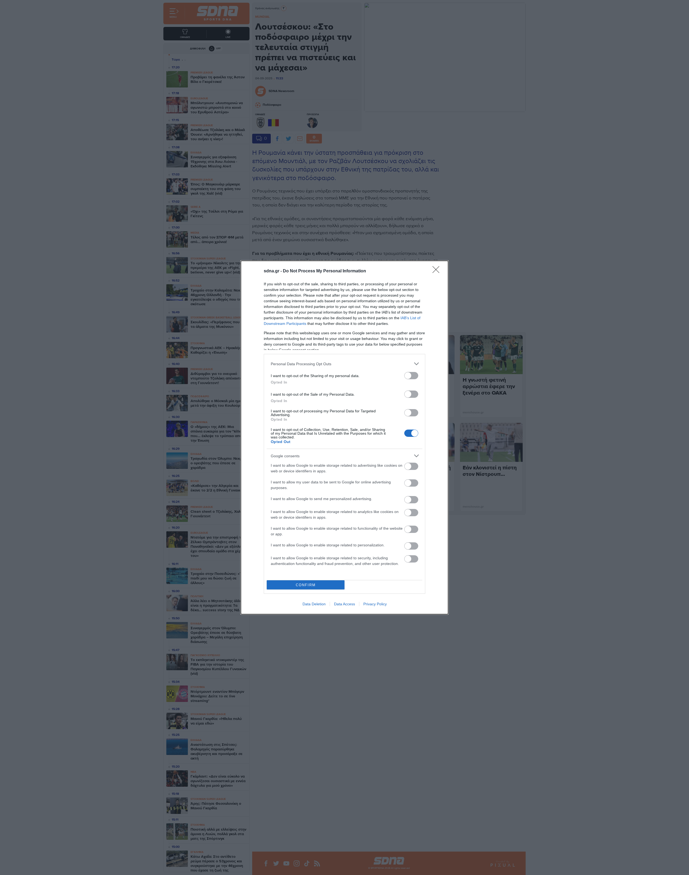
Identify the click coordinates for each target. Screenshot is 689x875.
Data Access (344, 604)
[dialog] (344, 437)
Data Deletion (314, 604)
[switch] (411, 375)
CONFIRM (306, 585)
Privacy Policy (375, 604)
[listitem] (344, 364)
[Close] (438, 271)
